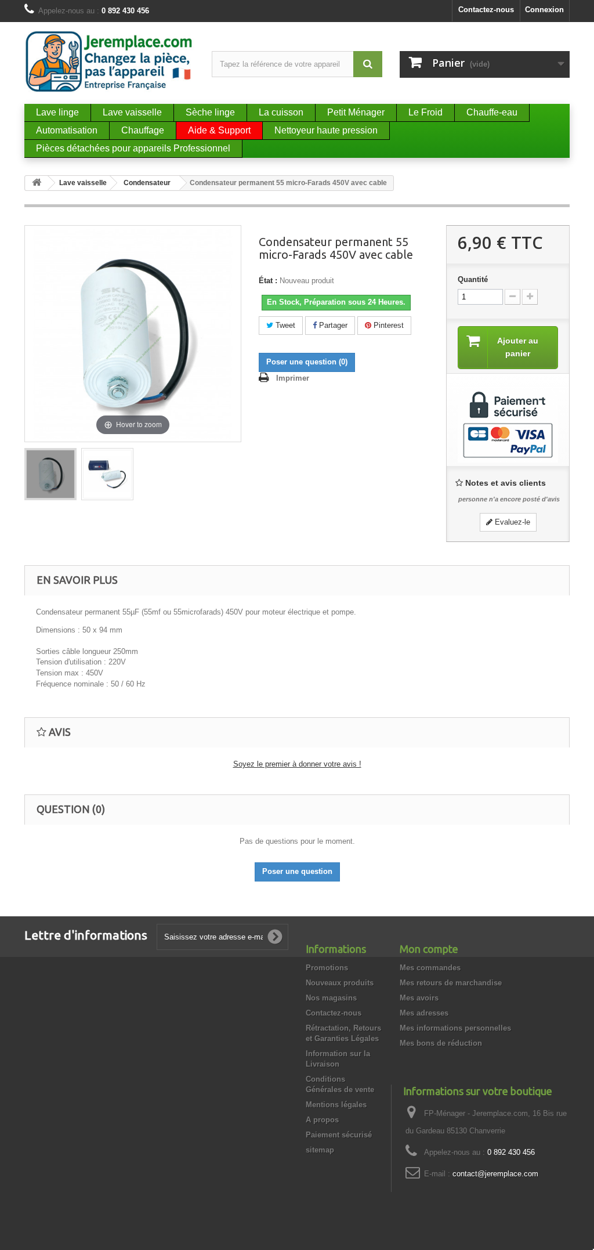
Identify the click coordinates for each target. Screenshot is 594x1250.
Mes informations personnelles (455, 1028)
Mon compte (429, 949)
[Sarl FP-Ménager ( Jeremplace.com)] (109, 61)
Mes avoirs (419, 998)
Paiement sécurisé (339, 1134)
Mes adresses (424, 1013)
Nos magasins (331, 998)
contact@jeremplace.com (495, 1173)
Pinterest (387, 325)
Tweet (284, 325)
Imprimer (292, 378)
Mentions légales (336, 1104)
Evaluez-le (511, 522)
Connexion (544, 9)
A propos (322, 1119)
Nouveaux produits (340, 982)
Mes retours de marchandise (451, 982)
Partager (332, 325)
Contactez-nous (486, 9)
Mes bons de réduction (441, 1043)
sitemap (320, 1150)
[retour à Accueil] (37, 183)
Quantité (473, 279)
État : (268, 280)
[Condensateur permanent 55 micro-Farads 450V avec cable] (50, 474)
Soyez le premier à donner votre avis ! (297, 764)
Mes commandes (430, 967)
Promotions (327, 967)
